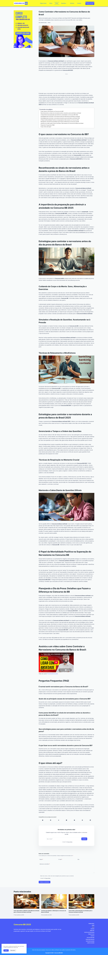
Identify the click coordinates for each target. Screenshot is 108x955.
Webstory (92, 930)
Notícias (72, 3)
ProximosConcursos (52, 673)
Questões (63, 3)
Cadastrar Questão (90, 939)
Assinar (84, 838)
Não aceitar (13, 950)
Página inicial (43, 3)
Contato (79, 3)
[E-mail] (74, 820)
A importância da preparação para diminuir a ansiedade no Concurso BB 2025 (59, 114)
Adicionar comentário (45, 864)
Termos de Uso (91, 934)
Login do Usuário (90, 942)
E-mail (60, 859)
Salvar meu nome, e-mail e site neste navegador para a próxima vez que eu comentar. (57, 875)
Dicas (56, 3)
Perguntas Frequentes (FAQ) (47, 125)
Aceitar (6, 950)
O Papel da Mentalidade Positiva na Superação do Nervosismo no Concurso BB (60, 120)
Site (78, 859)
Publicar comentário (44, 882)
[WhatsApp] (43, 820)
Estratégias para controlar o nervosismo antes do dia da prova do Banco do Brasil (60, 116)
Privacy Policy (69, 841)
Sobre (50, 3)
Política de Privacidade (89, 932)
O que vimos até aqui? (46, 126)
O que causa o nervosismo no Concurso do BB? (52, 111)
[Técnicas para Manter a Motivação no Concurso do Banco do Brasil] (54, 901)
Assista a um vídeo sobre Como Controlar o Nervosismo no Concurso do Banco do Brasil (62, 123)
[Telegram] (59, 820)
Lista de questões (90, 937)
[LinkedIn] (90, 820)
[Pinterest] (82, 820)
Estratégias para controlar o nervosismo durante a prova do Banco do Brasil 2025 (60, 118)
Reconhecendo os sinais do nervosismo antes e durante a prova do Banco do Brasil (61, 113)
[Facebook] (51, 820)
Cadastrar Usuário (90, 941)
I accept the (67, 841)
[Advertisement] (66, 83)
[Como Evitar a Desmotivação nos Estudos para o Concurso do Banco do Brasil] (81, 901)
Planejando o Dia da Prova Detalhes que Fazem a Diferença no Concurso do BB (60, 121)
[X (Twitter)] (66, 820)
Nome (41, 859)
